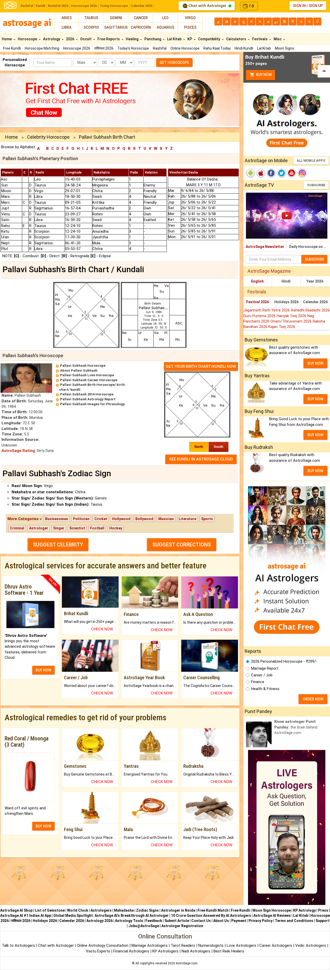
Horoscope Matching (42, 48)
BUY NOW (43, 670)
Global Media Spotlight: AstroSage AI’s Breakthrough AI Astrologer (111, 915)
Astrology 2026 (99, 921)
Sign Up (316, 6)
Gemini (116, 18)
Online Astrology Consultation (103, 945)
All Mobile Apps (311, 160)
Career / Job (262, 675)
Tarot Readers (183, 945)
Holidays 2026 (286, 302)
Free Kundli (12, 48)
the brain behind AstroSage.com (295, 727)
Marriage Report (264, 668)
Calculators (236, 39)
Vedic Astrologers (310, 945)
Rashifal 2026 (58, 6)
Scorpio (91, 27)
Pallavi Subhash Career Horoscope (88, 380)
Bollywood (144, 519)
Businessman (56, 519)
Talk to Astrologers (18, 945)
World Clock (77, 910)
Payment (238, 921)
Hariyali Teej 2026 (292, 316)
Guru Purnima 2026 (260, 316)
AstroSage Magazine (269, 271)
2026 (70, 39)
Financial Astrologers (131, 951)
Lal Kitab (264, 48)
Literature (187, 519)
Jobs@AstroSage (143, 926)
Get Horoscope (174, 62)
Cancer (141, 18)
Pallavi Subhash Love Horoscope (87, 375)
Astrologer (38, 528)
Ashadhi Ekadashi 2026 (310, 310)
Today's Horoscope (133, 48)
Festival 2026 (257, 302)
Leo (165, 18)
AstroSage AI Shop (16, 910)
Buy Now (263, 75)
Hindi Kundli (244, 48)
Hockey (115, 528)
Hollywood (121, 519)
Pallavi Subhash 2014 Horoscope (86, 394)
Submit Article (176, 921)
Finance (257, 681)
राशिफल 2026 (103, 48)
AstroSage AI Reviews (272, 915)
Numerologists (211, 945)
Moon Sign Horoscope (271, 910)
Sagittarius (116, 27)
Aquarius (165, 27)
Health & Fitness (265, 688)
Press (323, 910)
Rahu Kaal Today (217, 48)
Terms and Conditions (294, 921)
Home (7, 39)
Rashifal (27, 6)
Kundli (40, 6)
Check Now (102, 629)
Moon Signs (284, 48)
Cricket (100, 519)
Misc (278, 39)
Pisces (190, 27)
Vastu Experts (98, 951)
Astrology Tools (129, 921)
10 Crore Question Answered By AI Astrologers (211, 915)
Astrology (52, 39)
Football (97, 528)
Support (322, 921)
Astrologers (101, 910)
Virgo (190, 18)
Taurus (91, 18)
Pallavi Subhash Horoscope (82, 365)
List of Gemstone (50, 910)
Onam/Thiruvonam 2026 (291, 321)
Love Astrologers (241, 945)
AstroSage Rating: (19, 450)
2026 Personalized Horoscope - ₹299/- (284, 661)
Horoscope (28, 39)
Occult (86, 39)
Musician (166, 519)
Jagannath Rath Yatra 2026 (267, 310)
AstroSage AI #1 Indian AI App (25, 915)
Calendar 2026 (141, 6)
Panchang (153, 39)
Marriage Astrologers (150, 945)
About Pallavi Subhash (78, 370)
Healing (132, 39)
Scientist (77, 528)
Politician (81, 519)
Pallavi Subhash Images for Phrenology (92, 404)
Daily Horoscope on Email (309, 247)
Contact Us (201, 921)
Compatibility (209, 39)
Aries (67, 18)
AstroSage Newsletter (265, 247)
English (257, 281)
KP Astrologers (165, 951)
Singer (58, 528)
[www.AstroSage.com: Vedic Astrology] (10, 5)
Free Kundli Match (212, 910)
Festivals (260, 39)
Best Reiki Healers (228, 951)
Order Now (313, 699)
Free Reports (109, 39)
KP (190, 39)
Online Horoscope (185, 48)
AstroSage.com (186, 963)
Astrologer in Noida (178, 910)
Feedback (153, 921)
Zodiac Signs (147, 910)
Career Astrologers (275, 945)
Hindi (286, 281)
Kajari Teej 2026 (281, 326)
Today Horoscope (114, 6)
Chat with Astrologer (207, 5)
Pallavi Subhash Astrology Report (88, 399)
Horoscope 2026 (84, 6)
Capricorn (141, 27)
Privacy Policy (261, 921)
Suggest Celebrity (58, 545)
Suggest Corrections (181, 545)
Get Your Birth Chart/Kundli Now (201, 366)
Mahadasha (124, 910)
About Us (221, 921)
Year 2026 (315, 281)
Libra (66, 27)
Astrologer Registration (182, 926)
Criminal (17, 528)
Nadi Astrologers (196, 951)
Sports (207, 519)
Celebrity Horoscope (48, 137)
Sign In (299, 6)
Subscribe (316, 185)
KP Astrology (304, 910)
